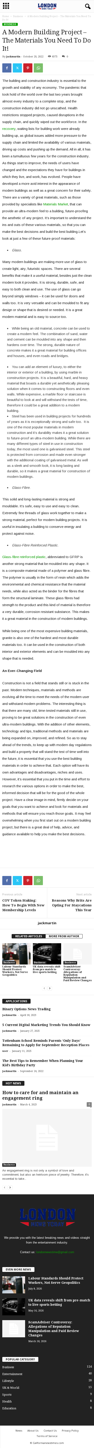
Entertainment (12, 1374)
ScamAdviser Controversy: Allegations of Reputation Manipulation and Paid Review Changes (77, 973)
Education (9, 1408)
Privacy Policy (70, 1430)
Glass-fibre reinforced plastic (24, 557)
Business (18, 16)
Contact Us (50, 1430)
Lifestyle (8, 1381)
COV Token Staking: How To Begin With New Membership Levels (23, 905)
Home (5, 16)
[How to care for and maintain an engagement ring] (47, 1138)
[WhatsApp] (38, 68)
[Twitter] (17, 68)
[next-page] (49, 988)
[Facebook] (6, 68)
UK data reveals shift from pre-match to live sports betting (46, 969)
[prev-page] (44, 988)
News (19, 1430)
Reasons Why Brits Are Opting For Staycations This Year (72, 905)
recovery (9, 129)
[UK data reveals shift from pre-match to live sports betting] (47, 953)
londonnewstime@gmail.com (55, 1252)
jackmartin (13, 56)
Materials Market (55, 204)
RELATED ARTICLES (28, 936)
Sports (6, 1394)
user (5, 1051)
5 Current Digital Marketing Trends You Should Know (46, 1025)
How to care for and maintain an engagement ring (40, 1095)
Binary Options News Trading (26, 1009)
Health (7, 1401)
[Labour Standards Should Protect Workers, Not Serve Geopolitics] (16, 953)
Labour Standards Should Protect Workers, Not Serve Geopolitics (15, 970)
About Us (32, 1430)
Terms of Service (47, 1436)
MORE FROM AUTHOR (64, 936)
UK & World (10, 1387)
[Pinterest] (27, 68)
